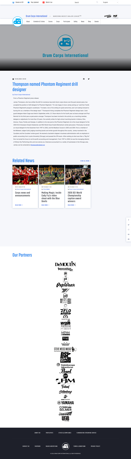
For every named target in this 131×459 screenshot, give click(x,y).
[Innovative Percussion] (65, 269)
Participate (66, 21)
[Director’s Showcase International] (65, 354)
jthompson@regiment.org (38, 145)
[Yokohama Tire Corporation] (65, 290)
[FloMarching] (65, 312)
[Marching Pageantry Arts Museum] (65, 333)
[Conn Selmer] (65, 408)
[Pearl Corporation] (65, 370)
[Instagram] (128, 229)
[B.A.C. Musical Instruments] (65, 301)
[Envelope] (128, 239)
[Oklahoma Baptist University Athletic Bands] (65, 274)
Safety (75, 21)
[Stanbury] (65, 392)
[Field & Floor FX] (65, 360)
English (105, 2)
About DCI (38, 433)
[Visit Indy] (65, 296)
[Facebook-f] (128, 219)
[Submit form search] (97, 2)
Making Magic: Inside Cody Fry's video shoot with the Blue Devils (51, 197)
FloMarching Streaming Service (86, 433)
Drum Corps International (36, 16)
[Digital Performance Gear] (65, 338)
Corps (58, 21)
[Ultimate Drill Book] (65, 418)
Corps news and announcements (22, 194)
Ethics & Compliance (65, 433)
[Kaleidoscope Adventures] (65, 365)
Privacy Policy (95, 446)
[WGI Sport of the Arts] (65, 322)
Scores (50, 21)
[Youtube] (128, 234)
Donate (97, 21)
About (28, 21)
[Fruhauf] (65, 386)
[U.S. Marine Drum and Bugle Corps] (65, 397)
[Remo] (65, 344)
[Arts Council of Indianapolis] (65, 306)
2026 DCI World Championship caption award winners (75, 197)
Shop (89, 21)
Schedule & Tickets (39, 21)
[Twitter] (128, 224)
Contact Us (26, 446)
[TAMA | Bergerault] (65, 376)
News (82, 21)
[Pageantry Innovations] (65, 279)
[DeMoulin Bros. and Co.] (65, 263)
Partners (37, 446)
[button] (84, 79)
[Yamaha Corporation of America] (65, 402)
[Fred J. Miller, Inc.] (65, 381)
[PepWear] (65, 285)
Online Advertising (51, 446)
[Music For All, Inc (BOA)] (65, 317)
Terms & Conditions (79, 446)
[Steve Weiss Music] (65, 349)
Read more (18, 205)
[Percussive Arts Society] (65, 328)
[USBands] (65, 413)
